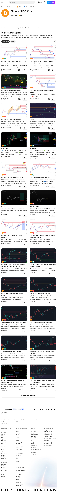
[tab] (5, 41)
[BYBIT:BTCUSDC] (3, 204)
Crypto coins (4, 439)
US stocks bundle (20, 451)
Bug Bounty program (20, 484)
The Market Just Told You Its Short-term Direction (42, 352)
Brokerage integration (49, 442)
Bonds (2, 437)
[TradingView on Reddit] (54, 409)
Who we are (18, 455)
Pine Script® (4, 470)
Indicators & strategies (36, 449)
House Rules (33, 436)
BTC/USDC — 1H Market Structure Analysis (11, 236)
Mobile (2, 474)
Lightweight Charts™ (49, 433)
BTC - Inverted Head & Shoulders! (11, 90)
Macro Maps (4, 469)
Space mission (19, 456)
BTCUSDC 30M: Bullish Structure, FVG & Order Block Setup (13, 62)
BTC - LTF (32, 119)
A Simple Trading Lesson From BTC (11, 351)
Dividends (3, 458)
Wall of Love (33, 431)
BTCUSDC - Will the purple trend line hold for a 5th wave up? (42, 381)
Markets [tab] (37, 28)
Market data (18, 433)
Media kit (18, 463)
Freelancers (33, 452)
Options (3, 467)
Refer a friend (34, 433)
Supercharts (4, 430)
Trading (32, 442)
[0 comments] (48, 70)
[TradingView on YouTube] (40, 409)
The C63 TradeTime (20, 470)
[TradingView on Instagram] (43, 409)
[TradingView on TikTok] (51, 409)
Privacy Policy (19, 477)
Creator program (34, 434)
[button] (54, 41)
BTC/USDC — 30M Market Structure (12, 177)
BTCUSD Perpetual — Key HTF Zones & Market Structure (41, 62)
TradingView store (20, 467)
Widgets (46, 430)
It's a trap (4, 206)
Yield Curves (4, 465)
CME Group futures (20, 448)
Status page (18, 485)
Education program (48, 445)
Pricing (17, 431)
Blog (17, 458)
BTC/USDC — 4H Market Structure (40, 177)
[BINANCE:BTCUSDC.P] (3, 262)
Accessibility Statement (21, 481)
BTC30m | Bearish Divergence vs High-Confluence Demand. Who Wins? (13, 265)
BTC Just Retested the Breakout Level (41, 322)
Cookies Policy (19, 479)
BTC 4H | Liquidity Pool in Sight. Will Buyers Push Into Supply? (43, 265)
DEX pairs (3, 442)
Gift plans (18, 434)
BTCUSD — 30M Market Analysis (11, 119)
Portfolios (3, 464)
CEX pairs (3, 440)
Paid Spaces (33, 454)
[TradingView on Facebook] (38, 409)
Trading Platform (48, 436)
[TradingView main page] (5, 2)
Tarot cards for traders (21, 469)
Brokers (17, 440)
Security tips (18, 482)
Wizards (32, 451)
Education (33, 443)
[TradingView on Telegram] (49, 409)
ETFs (2, 435)
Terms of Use (19, 474)
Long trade (4, 148)
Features (18, 430)
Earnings (3, 456)
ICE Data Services (17, 415)
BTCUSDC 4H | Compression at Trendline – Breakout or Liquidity (42, 236)
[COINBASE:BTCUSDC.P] (3, 58)
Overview (18, 439)
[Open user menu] (44, 2)
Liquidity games (34, 206)
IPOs (2, 460)
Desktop (3, 476)
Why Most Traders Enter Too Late (40, 293)
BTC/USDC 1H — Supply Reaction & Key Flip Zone (41, 91)
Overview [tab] (3, 28)
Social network (34, 430)
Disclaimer (18, 476)
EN (41, 2)
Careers (17, 461)
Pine (2, 443)
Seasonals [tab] (30, 28)
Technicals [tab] (23, 28)
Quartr (20, 421)
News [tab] (9, 28)
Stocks (3, 434)
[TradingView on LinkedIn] (46, 409)
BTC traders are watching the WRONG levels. (12, 294)
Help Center (18, 460)
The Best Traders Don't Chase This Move (13, 322)
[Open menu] (2, 2)
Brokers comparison (20, 442)
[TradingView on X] (35, 409)
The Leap (18, 443)
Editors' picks (34, 445)
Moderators (33, 437)
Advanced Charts (48, 434)
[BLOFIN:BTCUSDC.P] (3, 87)
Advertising (46, 440)
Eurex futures (19, 449)
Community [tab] (16, 28)
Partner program (48, 443)
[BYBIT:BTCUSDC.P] (31, 116)
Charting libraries (48, 431)
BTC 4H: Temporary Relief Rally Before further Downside (12, 381)
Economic (3, 455)
